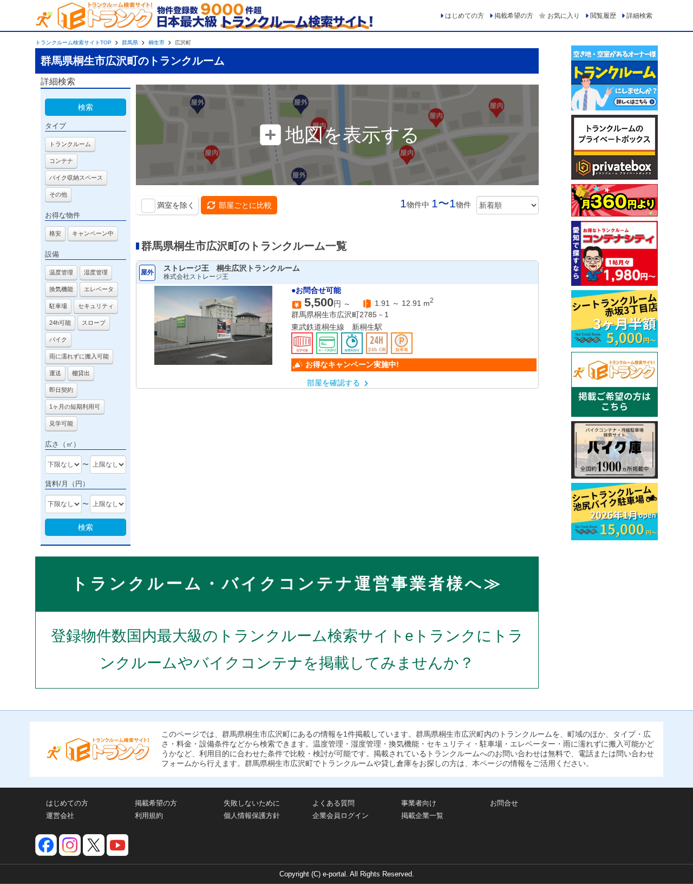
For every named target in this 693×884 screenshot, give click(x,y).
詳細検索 (639, 15)
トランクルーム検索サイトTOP (73, 42)
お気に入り (563, 15)
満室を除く (176, 205)
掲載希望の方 (513, 15)
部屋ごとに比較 (245, 205)
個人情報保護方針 (252, 815)
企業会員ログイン (340, 815)
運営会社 (60, 815)
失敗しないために (252, 803)
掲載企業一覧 (422, 815)
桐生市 (156, 42)
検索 (85, 107)
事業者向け (418, 803)
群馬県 (130, 42)
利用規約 (149, 815)
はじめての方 (464, 15)
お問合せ (504, 803)
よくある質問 (333, 803)
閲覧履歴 (603, 15)
